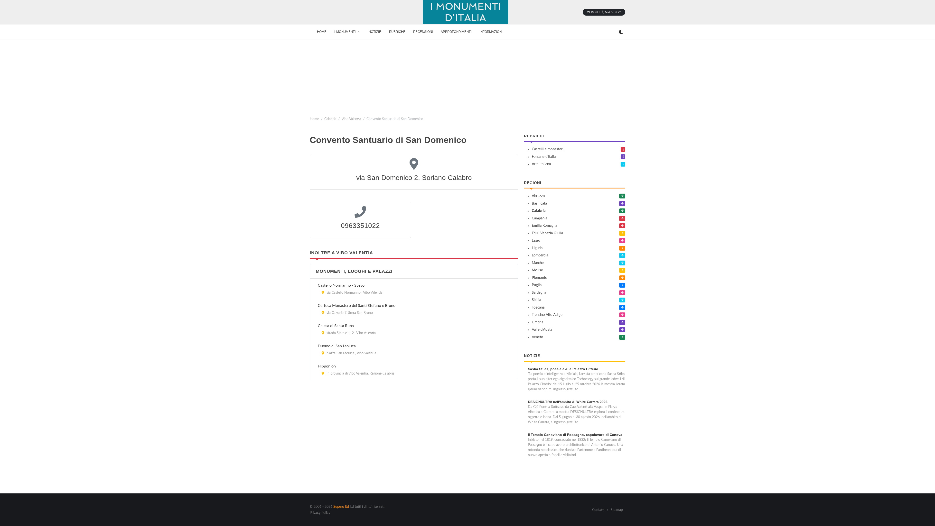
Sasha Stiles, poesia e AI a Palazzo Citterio (563, 369)
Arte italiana (541, 164)
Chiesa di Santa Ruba (336, 326)
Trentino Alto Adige (547, 315)
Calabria (330, 119)
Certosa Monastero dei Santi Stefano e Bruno (356, 306)
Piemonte (539, 278)
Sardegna (539, 292)
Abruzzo (538, 196)
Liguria (537, 248)
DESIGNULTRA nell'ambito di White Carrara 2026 (568, 402)
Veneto (537, 337)
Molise (537, 270)
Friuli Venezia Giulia (547, 233)
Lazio (536, 240)
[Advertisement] (467, 76)
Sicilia (536, 300)
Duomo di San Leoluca (337, 346)
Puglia (537, 285)
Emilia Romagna (544, 225)
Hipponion (327, 366)
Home (314, 119)
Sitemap (617, 510)
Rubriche (534, 136)
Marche (538, 263)
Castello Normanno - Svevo (341, 285)
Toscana (538, 307)
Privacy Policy (320, 513)
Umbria (537, 322)
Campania (539, 218)
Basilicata (539, 203)
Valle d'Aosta (542, 329)
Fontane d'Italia (544, 157)
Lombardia (540, 255)
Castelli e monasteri (547, 149)
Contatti (598, 510)
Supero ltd (341, 506)
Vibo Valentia (351, 119)
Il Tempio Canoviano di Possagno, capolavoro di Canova (575, 435)
